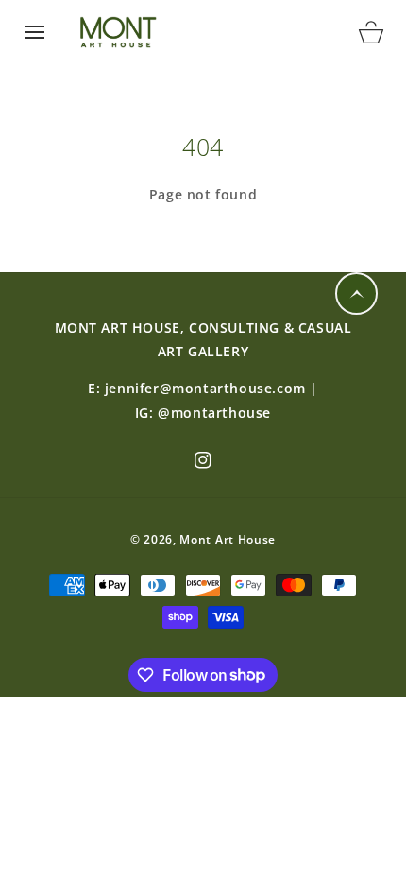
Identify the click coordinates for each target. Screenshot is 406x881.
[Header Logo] (203, 32)
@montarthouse (214, 413)
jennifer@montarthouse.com (205, 388)
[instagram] (203, 460)
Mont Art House (227, 539)
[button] (35, 32)
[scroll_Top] (356, 293)
